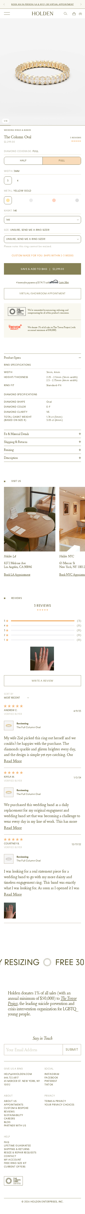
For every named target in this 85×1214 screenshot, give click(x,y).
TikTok (48, 1084)
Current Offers (15, 1166)
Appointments (13, 1104)
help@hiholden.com (18, 1074)
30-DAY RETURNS (35, 4)
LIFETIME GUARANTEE (57, 4)
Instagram (51, 1074)
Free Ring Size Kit (15, 1163)
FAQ (6, 1142)
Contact (10, 1156)
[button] (42, 621)
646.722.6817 (11, 1077)
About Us (10, 1101)
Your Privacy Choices (59, 1104)
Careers (9, 1118)
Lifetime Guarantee (17, 1145)
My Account (12, 1159)
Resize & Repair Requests (20, 1152)
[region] (42, 658)
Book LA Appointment (17, 574)
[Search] (66, 13)
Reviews (9, 1111)
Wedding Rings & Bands (17, 130)
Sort (7, 694)
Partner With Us (15, 1125)
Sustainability (13, 1115)
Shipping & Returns (16, 1149)
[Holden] (42, 14)
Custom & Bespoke (16, 1108)
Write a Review (49, 682)
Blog (7, 1122)
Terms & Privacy (55, 1101)
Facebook (51, 1077)
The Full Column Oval (29, 727)
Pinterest (50, 1081)
